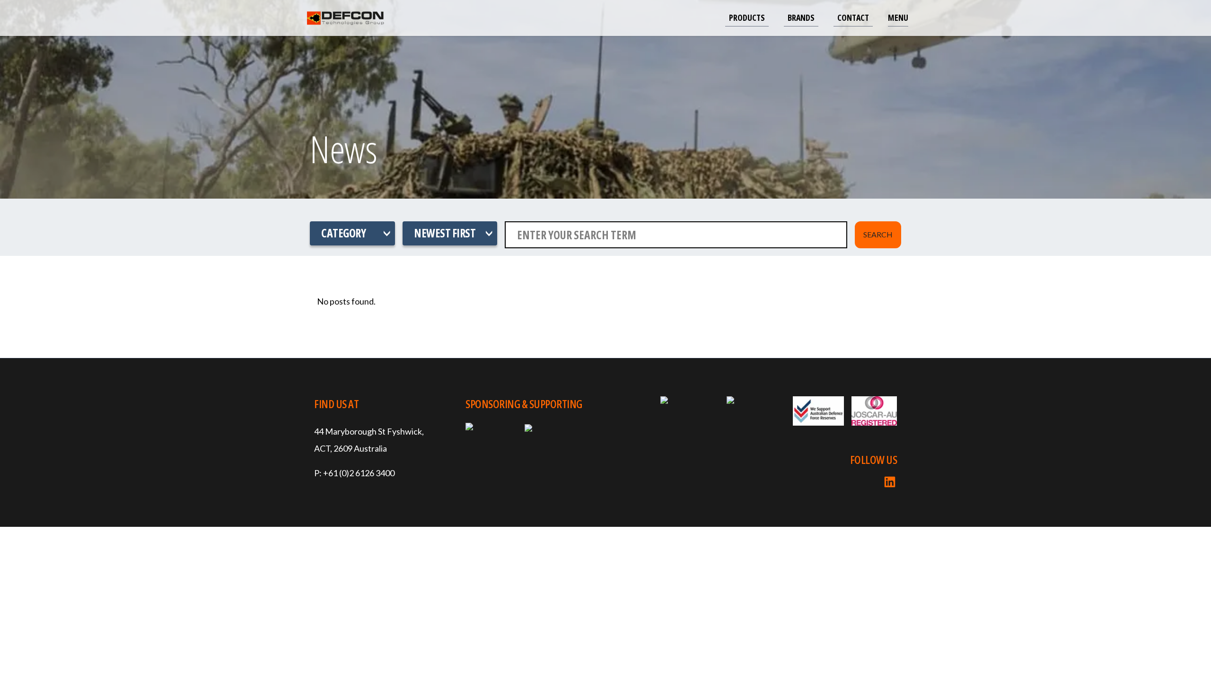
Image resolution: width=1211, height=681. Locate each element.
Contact (853, 17)
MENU (898, 17)
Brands (801, 17)
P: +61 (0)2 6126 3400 (354, 473)
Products (747, 17)
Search (878, 234)
